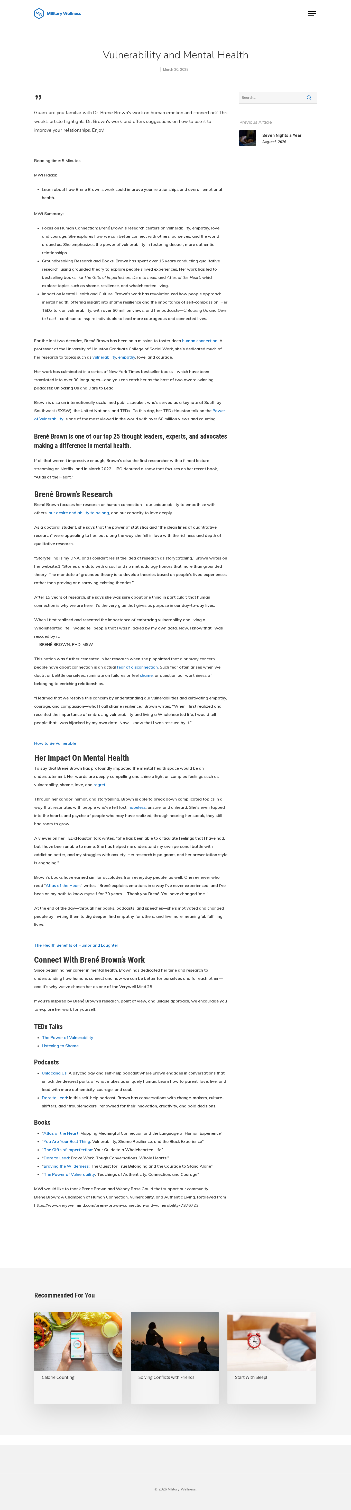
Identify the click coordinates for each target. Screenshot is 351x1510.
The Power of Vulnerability (67, 1037)
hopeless (137, 807)
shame (146, 675)
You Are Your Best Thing (67, 1141)
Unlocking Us (54, 1073)
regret (99, 784)
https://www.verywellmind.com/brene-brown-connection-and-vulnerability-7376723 (117, 1205)
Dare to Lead (54, 1097)
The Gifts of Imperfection (68, 1149)
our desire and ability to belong (79, 512)
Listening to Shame (60, 1045)
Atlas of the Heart (63, 885)
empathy (126, 357)
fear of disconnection (137, 667)
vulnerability (104, 357)
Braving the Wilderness (66, 1166)
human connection (199, 340)
